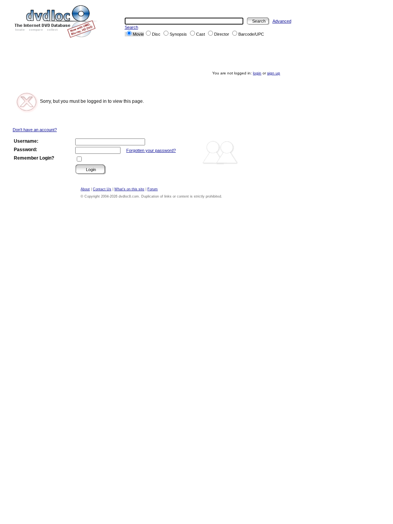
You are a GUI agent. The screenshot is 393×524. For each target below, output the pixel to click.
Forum (152, 189)
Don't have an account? (35, 129)
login (257, 73)
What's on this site (129, 189)
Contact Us (102, 189)
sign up (273, 73)
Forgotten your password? (151, 150)
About (85, 189)
